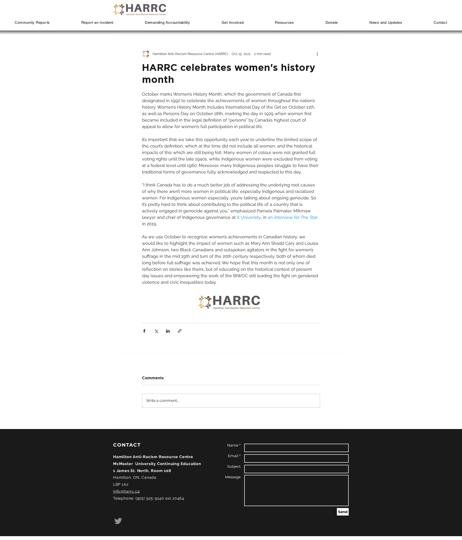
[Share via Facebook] (144, 331)
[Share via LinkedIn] (168, 331)
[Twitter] (118, 521)
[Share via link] (179, 331)
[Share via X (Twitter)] (156, 331)
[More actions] (317, 54)
